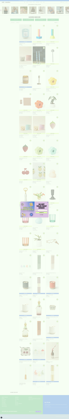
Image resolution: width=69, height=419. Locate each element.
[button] (1, 417)
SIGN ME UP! (41, 212)
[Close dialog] (47, 202)
